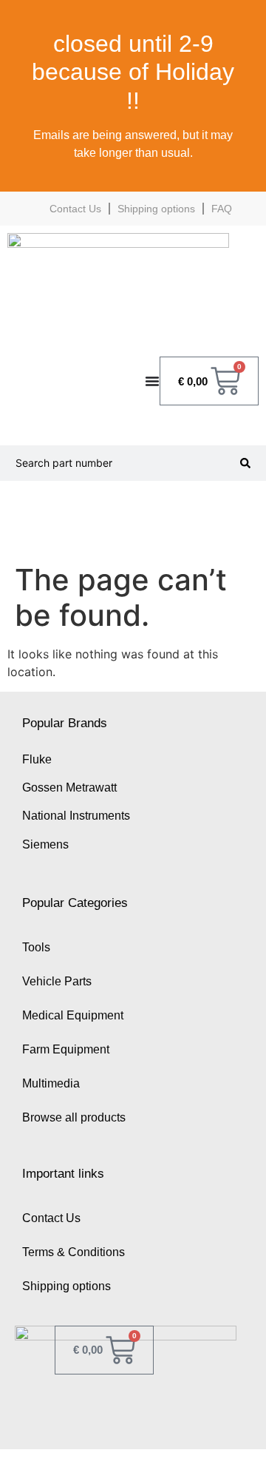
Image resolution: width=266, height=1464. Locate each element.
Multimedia (51, 1083)
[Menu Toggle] (152, 381)
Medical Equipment (72, 1015)
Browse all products (74, 1117)
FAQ (221, 209)
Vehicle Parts (57, 981)
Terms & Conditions (73, 1252)
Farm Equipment (65, 1049)
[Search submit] (245, 463)
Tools (36, 947)
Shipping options (156, 209)
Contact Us (75, 209)
